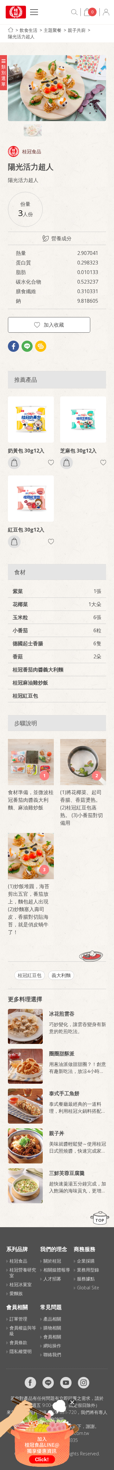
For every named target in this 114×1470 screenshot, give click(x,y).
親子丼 (56, 1133)
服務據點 (86, 1279)
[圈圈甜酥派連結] (25, 1066)
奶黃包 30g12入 (26, 450)
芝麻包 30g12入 (78, 450)
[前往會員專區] (106, 12)
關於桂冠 (52, 1261)
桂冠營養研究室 (23, 1272)
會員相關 (52, 1337)
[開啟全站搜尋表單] (74, 12)
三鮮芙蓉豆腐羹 (67, 1173)
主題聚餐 (52, 30)
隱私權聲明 (21, 1351)
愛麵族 (16, 1293)
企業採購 (86, 1261)
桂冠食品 (31, 151)
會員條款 (18, 1342)
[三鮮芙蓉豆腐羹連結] (25, 1185)
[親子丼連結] (25, 1145)
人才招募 (52, 1279)
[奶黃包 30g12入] (31, 419)
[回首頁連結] (10, 29)
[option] (57, 88)
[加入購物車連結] (14, 462)
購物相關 (52, 1328)
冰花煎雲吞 (61, 1013)
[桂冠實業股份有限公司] (16, 12)
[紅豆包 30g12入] (31, 498)
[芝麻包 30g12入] (83, 419)
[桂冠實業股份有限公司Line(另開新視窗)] (48, 1382)
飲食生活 (28, 30)
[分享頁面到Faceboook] (13, 346)
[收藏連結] (51, 462)
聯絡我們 (52, 1354)
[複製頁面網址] (40, 346)
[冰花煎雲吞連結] (25, 1026)
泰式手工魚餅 (64, 1093)
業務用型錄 (88, 1270)
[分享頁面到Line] (27, 346)
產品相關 (52, 1319)
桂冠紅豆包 (29, 975)
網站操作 (52, 1346)
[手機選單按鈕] (34, 12)
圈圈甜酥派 (61, 1053)
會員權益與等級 (23, 1330)
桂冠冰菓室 (21, 1284)
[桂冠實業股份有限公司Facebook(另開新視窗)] (30, 1382)
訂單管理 (18, 1319)
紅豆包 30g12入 (26, 529)
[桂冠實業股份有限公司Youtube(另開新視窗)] (66, 1382)
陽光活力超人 (21, 36)
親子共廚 (77, 30)
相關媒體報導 (56, 1270)
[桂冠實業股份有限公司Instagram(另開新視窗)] (83, 1382)
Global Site (88, 1288)
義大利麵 (61, 975)
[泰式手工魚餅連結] (25, 1106)
